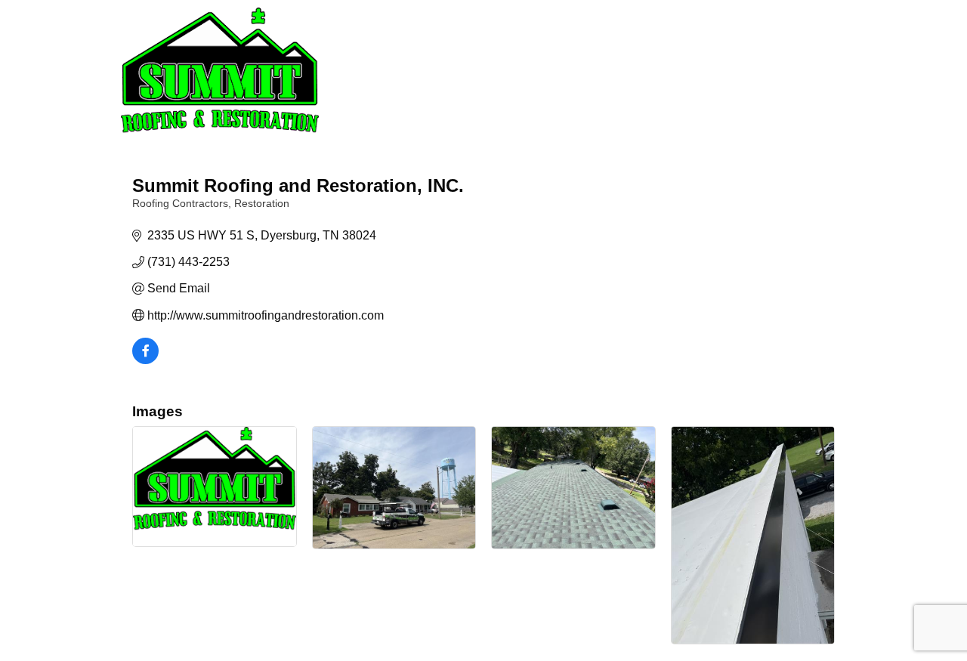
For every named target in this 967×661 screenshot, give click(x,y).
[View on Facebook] (145, 360)
